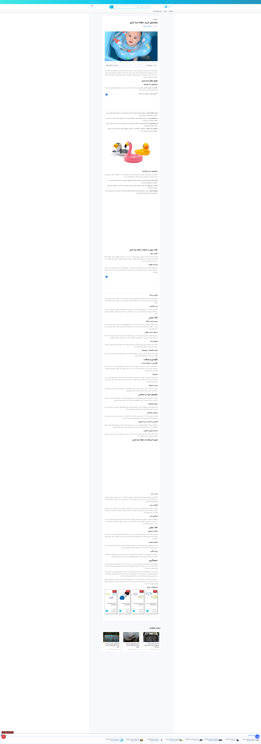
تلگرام (110, 65)
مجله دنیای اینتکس (157, 11)
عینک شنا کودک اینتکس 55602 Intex (111, 604)
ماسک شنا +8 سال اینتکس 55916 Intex (138, 604)
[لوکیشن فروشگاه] (167, 2)
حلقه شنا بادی (154, 564)
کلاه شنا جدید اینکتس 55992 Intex (126, 604)
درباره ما (165, 11)
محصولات (171, 11)
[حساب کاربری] (94, 6)
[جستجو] (111, 6)
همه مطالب (155, 19)
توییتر (107, 65)
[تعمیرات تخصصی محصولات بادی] (3, 736)
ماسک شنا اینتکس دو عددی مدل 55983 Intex (151, 604)
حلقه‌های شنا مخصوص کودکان (151, 88)
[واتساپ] (171, 2)
